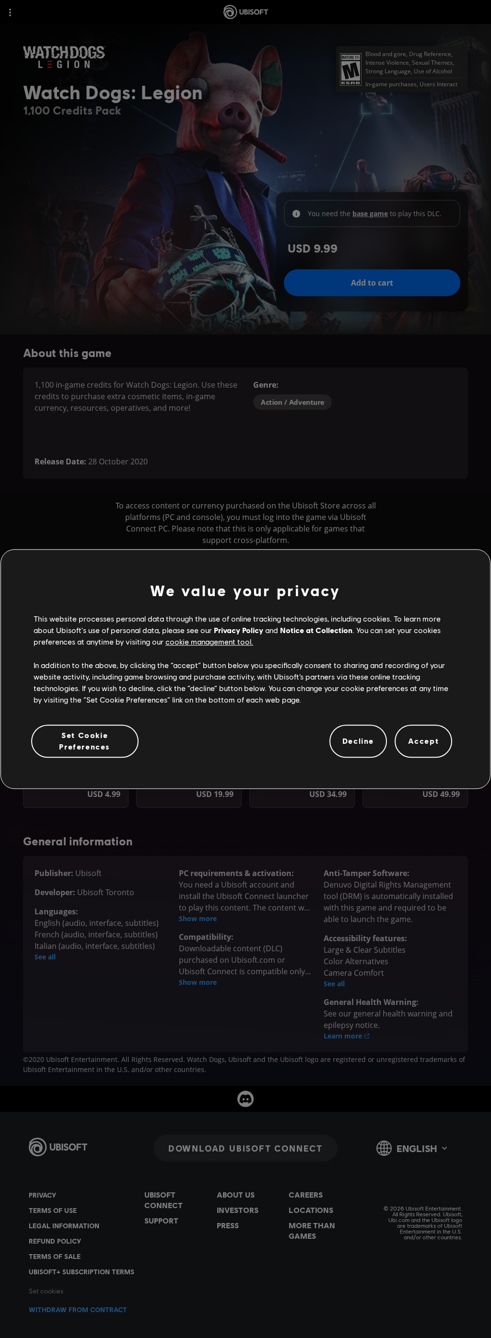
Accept (423, 741)
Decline (358, 741)
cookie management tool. (209, 641)
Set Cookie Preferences (84, 740)
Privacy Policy (238, 629)
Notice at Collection (316, 629)
